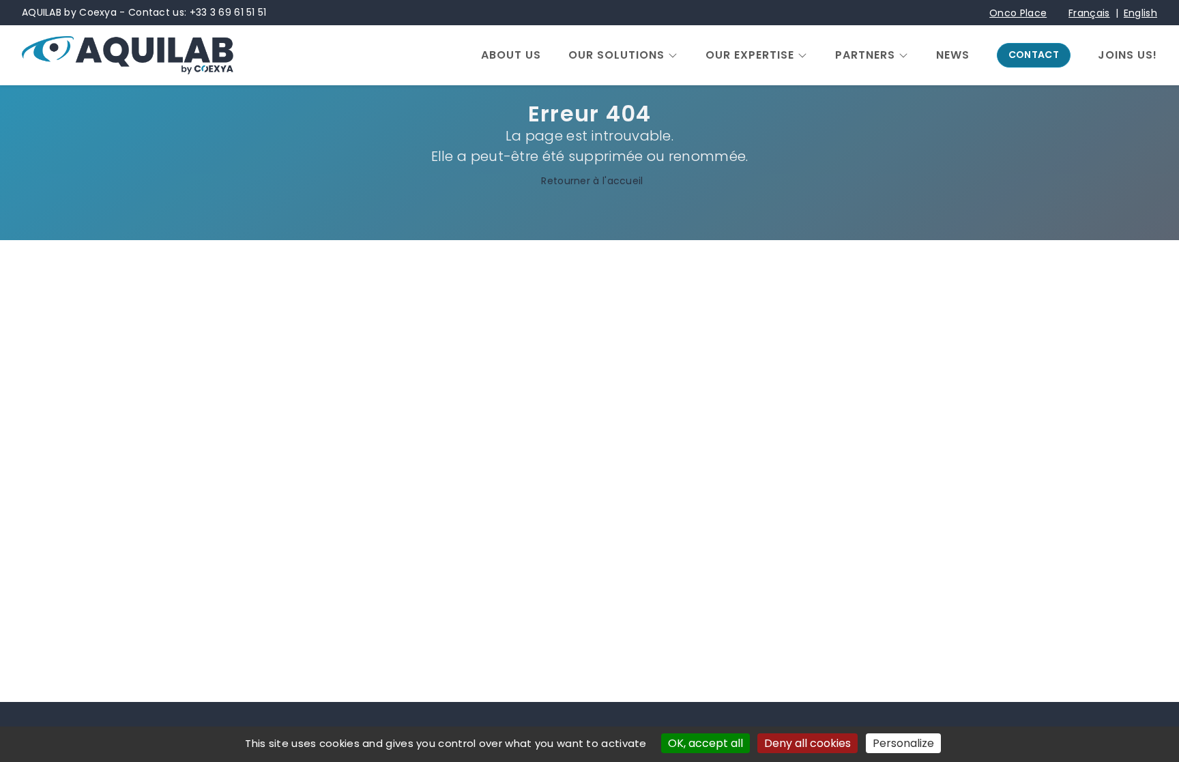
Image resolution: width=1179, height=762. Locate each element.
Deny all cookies (807, 743)
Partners (865, 55)
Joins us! (1127, 55)
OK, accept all (705, 743)
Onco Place (1018, 13)
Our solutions (616, 55)
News (953, 55)
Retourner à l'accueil (592, 181)
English (1140, 13)
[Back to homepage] (127, 55)
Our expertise (749, 55)
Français (1088, 13)
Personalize (903, 743)
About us (511, 55)
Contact (1033, 54)
